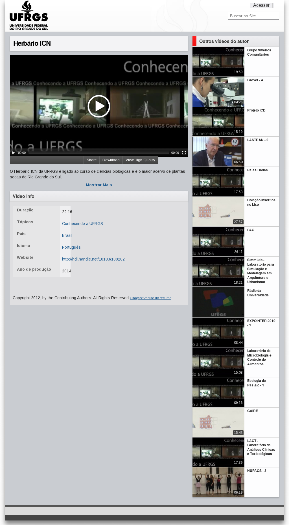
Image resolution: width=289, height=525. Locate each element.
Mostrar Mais (99, 185)
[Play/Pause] (13, 152)
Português (71, 247)
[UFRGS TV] (29, 29)
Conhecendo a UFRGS (82, 223)
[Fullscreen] (184, 152)
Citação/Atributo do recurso (150, 298)
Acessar (261, 5)
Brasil (67, 235)
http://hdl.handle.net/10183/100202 (93, 259)
